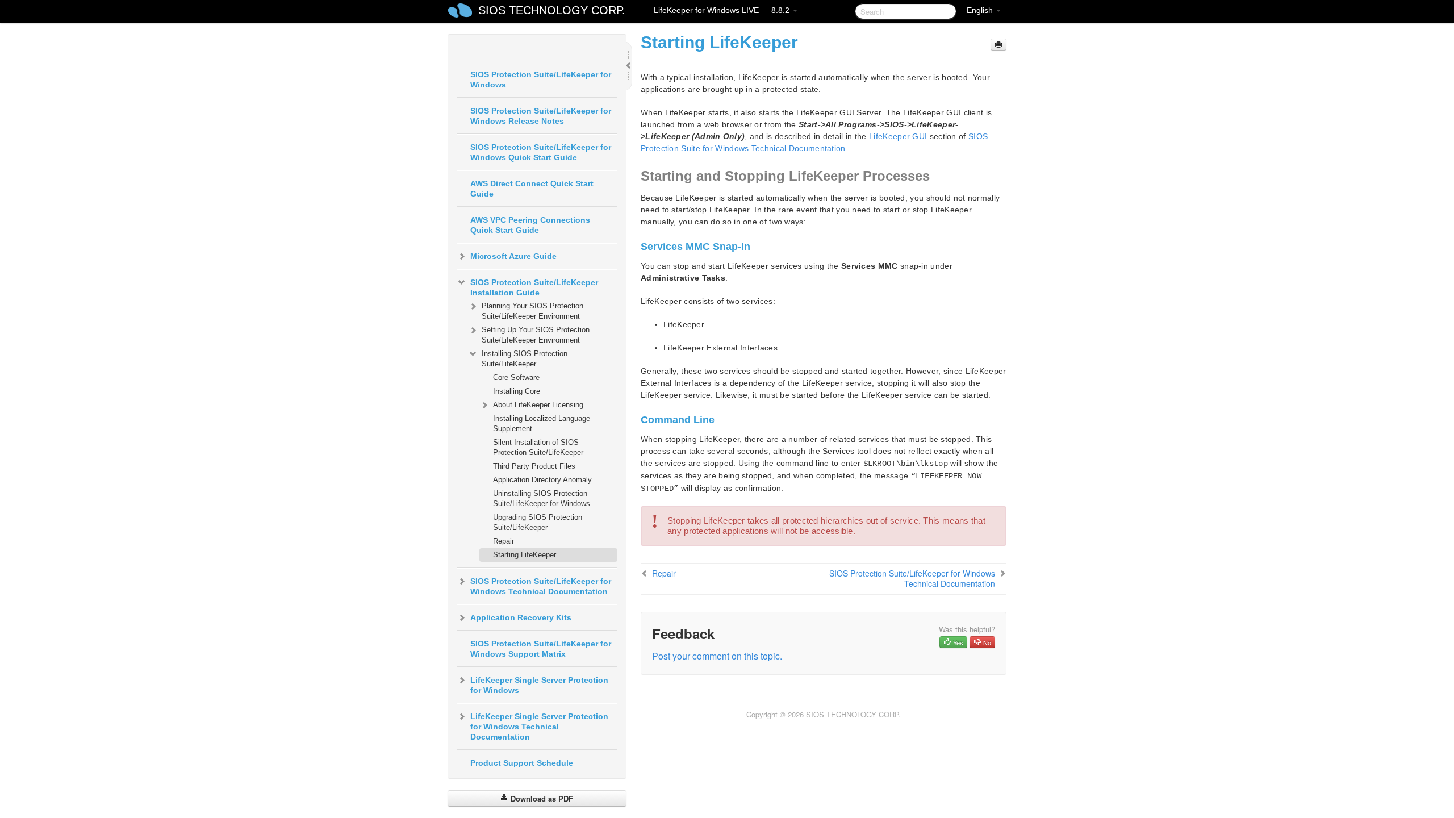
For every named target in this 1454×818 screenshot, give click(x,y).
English (981, 10)
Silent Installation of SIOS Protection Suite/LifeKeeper (538, 447)
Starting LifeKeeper (524, 554)
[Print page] (998, 45)
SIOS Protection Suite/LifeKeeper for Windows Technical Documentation (540, 586)
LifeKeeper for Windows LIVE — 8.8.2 (723, 10)
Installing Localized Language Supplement (541, 423)
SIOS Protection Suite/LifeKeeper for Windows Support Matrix (540, 648)
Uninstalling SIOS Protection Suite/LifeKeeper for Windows (541, 498)
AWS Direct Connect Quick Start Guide (532, 188)
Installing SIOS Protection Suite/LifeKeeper (524, 358)
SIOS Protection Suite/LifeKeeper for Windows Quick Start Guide (540, 152)
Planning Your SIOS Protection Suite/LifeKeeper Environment (532, 311)
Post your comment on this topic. (717, 655)
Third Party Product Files (534, 466)
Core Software (516, 377)
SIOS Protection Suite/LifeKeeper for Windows (540, 79)
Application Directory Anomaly (542, 479)
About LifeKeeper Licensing (538, 404)
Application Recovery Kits (520, 617)
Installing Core (516, 391)
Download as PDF (540, 798)
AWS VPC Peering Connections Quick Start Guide (530, 225)
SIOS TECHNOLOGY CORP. (551, 10)
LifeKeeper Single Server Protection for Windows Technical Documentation (539, 726)
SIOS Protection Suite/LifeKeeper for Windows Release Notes (540, 116)
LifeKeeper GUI (898, 136)
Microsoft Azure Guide (513, 256)
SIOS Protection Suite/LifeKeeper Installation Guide (534, 287)
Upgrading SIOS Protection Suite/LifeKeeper (537, 522)
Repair (503, 541)
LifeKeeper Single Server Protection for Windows (539, 685)
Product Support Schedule (521, 762)
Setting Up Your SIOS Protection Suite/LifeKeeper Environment (536, 334)
